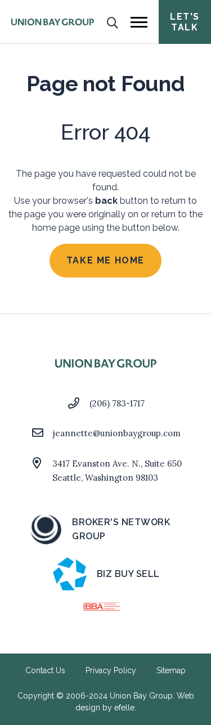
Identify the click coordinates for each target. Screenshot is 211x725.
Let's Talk (185, 22)
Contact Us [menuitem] (45, 670)
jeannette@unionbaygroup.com (117, 433)
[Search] (112, 22)
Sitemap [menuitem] (171, 670)
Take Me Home (105, 260)
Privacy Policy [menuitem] (111, 670)
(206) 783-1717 (117, 403)
